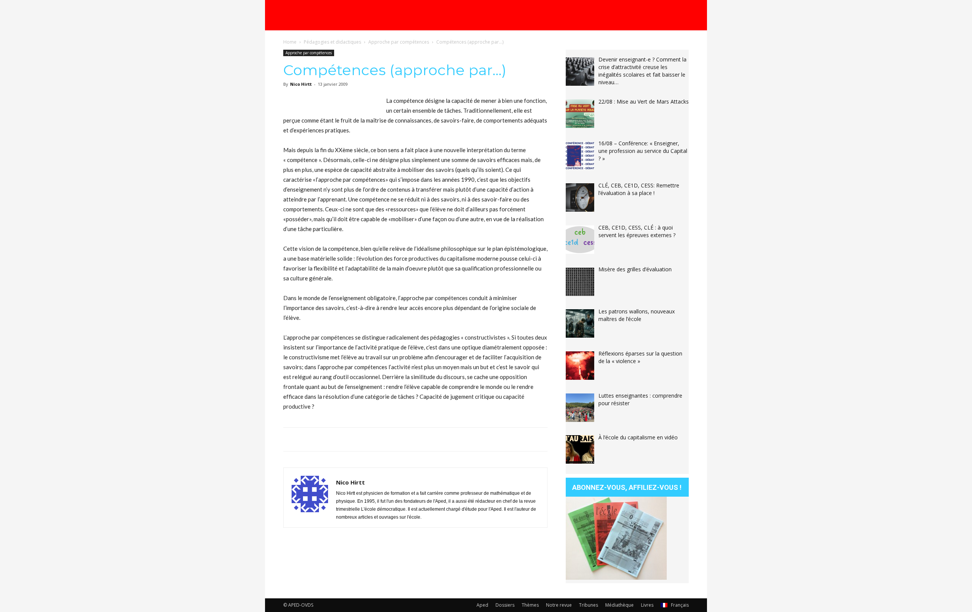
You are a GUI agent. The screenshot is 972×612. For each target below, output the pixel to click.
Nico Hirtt (301, 84)
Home (290, 42)
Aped (482, 605)
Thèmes (530, 605)
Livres (647, 605)
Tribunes (588, 605)
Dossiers (504, 605)
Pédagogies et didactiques (332, 42)
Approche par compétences (398, 42)
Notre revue (559, 605)
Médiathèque (619, 605)
